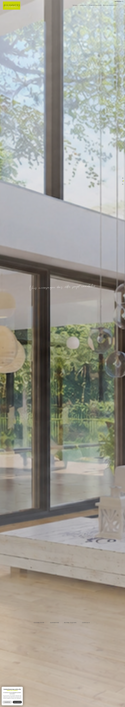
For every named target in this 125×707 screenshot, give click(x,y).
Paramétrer (7, 702)
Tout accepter (17, 702)
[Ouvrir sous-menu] (78, 5)
